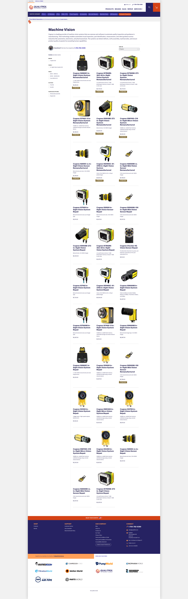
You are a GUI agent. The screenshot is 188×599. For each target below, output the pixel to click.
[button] (127, 5)
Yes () (52, 85)
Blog (124, 9)
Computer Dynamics (124, 14)
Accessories (83, 14)
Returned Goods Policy (70, 530)
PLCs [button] (43, 14)
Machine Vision (104, 14)
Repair (130, 9)
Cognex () (53, 60)
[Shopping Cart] (156, 7)
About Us (97, 528)
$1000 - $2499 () (54, 76)
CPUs (57, 14)
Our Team (97, 533)
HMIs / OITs (65, 14)
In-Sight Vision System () (56, 67)
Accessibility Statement (101, 542)
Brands (118, 9)
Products (109, 9)
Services (138, 9)
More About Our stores (101, 556)
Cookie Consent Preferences (103, 544)
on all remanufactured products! (48, 19)
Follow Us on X (132, 543)
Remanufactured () (55, 93)
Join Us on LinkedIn (133, 545)
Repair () (52, 96)
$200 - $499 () (54, 73)
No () (52, 87)
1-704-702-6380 (80, 48)
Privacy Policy (98, 535)
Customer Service (69, 526)
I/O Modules (51, 14)
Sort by (121, 46)
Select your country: (94, 518)
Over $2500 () (54, 78)
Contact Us (98, 530)
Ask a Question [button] (68, 528)
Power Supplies (74, 14)
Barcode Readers (93, 14)
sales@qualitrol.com (133, 530)
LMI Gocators (113, 14)
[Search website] (149, 7)
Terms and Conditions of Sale (102, 537)
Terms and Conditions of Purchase (103, 539)
